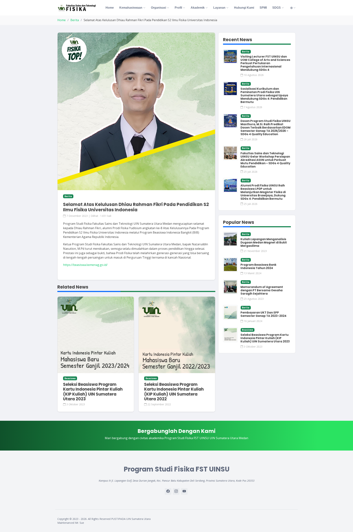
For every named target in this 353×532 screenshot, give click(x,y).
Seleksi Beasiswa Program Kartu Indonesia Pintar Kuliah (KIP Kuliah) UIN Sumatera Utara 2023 (93, 392)
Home (110, 7)
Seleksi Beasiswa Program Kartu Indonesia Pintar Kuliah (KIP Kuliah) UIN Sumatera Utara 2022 (174, 392)
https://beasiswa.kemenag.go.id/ (85, 265)
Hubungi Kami (244, 7)
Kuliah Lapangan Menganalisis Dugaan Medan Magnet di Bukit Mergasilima (263, 242)
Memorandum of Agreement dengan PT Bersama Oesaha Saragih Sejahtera (261, 290)
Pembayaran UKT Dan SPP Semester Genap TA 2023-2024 (263, 314)
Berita (74, 20)
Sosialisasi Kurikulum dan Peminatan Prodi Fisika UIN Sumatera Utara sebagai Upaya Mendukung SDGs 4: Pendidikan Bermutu (264, 95)
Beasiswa (247, 329)
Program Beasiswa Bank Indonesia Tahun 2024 (258, 266)
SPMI (263, 7)
